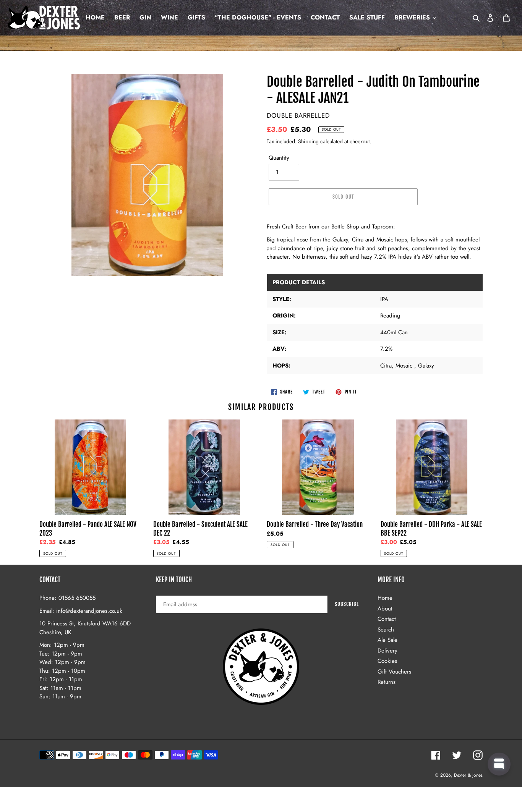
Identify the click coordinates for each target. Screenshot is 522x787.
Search (386, 629)
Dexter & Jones (468, 775)
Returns (387, 682)
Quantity (279, 158)
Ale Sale (387, 640)
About (385, 608)
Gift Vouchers (394, 671)
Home (385, 598)
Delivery (387, 650)
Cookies (387, 661)
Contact (387, 619)
